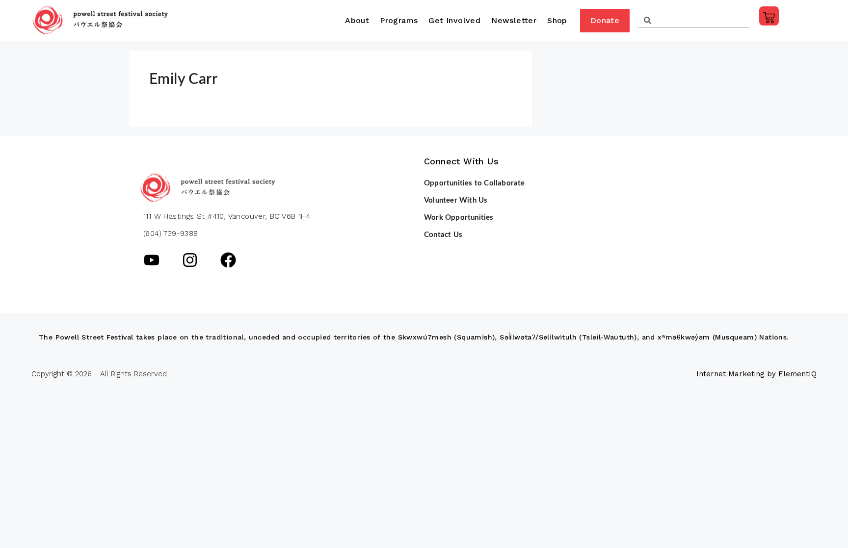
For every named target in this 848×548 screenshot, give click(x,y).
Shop (557, 20)
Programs (399, 20)
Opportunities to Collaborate (474, 183)
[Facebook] (228, 260)
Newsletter (513, 20)
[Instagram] (190, 260)
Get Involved (454, 20)
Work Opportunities (459, 217)
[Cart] (769, 16)
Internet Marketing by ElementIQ (756, 373)
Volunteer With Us (455, 200)
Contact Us (443, 234)
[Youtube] (151, 260)
